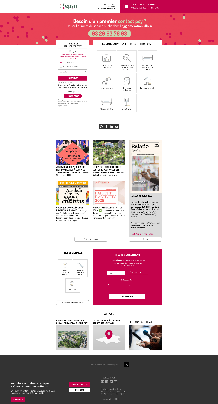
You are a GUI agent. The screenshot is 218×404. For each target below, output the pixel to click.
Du (109, 285)
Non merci (79, 390)
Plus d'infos (18, 399)
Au (130, 285)
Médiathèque (154, 8)
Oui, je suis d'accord (79, 384)
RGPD (116, 399)
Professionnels (136, 8)
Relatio (145, 8)
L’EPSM (133, 4)
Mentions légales (105, 399)
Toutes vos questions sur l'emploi (72, 303)
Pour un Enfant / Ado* (71, 66)
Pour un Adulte (68, 62)
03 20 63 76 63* (73, 96)
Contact (142, 4)
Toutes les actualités (91, 239)
